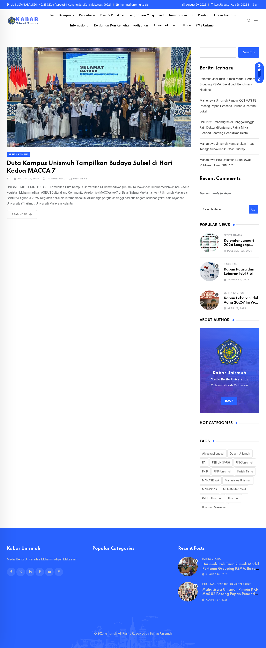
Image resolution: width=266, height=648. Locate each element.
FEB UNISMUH (221, 462)
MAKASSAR (209, 489)
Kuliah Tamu (245, 471)
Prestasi (203, 15)
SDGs (184, 25)
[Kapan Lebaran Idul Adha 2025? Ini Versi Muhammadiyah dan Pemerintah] (209, 300)
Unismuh (233, 498)
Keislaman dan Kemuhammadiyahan (121, 25)
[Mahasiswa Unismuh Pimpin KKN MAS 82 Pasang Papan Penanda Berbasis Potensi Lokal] (188, 591)
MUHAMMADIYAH (234, 489)
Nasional (230, 264)
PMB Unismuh (205, 25)
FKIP (205, 471)
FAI (204, 462)
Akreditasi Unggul (213, 453)
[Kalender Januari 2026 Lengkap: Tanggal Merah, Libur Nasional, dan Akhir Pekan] (209, 242)
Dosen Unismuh (240, 453)
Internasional (79, 25)
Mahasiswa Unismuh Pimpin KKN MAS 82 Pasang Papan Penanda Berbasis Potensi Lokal (228, 106)
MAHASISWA (210, 480)
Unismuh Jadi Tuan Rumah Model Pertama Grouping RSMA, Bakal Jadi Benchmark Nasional (228, 84)
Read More (19, 214)
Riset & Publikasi (112, 15)
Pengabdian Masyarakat (146, 15)
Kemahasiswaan (181, 15)
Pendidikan (87, 15)
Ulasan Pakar (162, 25)
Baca (229, 400)
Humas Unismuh (161, 633)
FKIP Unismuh (223, 471)
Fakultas (208, 584)
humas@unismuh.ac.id (135, 4)
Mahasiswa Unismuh (238, 480)
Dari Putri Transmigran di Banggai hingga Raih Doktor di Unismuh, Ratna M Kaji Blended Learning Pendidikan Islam (227, 127)
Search (249, 52)
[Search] (249, 20)
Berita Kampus (60, 15)
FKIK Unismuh (245, 462)
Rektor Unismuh (212, 498)
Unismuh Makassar (214, 507)
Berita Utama (233, 235)
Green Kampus (225, 15)
